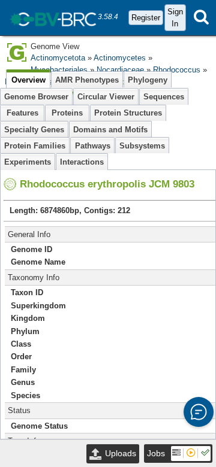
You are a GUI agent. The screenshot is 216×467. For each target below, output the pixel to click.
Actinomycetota (58, 57)
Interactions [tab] (82, 161)
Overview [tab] (28, 79)
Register (145, 17)
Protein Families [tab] (34, 145)
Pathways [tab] (92, 145)
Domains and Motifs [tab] (110, 129)
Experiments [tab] (27, 161)
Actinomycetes (120, 57)
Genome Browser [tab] (36, 96)
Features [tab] (22, 112)
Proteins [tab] (67, 112)
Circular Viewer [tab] (105, 96)
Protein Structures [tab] (128, 112)
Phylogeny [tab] (147, 79)
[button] (199, 412)
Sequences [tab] (163, 96)
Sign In (175, 17)
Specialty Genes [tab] (34, 129)
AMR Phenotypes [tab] (87, 79)
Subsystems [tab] (142, 145)
